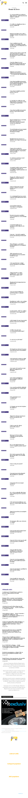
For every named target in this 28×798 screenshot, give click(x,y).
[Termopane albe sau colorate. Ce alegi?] (5, 524)
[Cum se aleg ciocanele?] (5, 466)
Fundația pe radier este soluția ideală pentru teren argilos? (18, 302)
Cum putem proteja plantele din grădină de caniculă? (17, 474)
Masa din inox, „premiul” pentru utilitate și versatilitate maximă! (18, 245)
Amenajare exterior (9, 11)
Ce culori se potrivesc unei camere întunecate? (17, 158)
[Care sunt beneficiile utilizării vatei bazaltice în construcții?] (5, 390)
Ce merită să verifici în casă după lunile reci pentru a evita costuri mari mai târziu (18, 102)
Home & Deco (4, 58)
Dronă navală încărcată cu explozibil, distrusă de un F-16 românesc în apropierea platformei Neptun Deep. (12, 631)
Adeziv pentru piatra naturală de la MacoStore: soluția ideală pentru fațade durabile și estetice (18, 54)
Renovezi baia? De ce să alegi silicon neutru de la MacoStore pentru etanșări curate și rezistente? (18, 121)
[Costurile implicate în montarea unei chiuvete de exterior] (5, 227)
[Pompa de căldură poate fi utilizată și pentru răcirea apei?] (5, 179)
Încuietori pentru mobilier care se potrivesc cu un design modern (18, 216)
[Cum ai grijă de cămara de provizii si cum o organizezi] (5, 581)
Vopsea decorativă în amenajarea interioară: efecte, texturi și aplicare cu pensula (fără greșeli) (18, 150)
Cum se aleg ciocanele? (16, 463)
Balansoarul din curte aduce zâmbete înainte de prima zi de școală (18, 35)
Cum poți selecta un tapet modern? (17, 483)
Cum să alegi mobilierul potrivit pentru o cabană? (17, 292)
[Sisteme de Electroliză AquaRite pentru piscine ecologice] (5, 438)
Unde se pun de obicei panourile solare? (16, 426)
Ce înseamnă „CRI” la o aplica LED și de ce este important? (18, 311)
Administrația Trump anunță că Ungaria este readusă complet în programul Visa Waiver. (13, 780)
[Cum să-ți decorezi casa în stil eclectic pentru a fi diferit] (5, 543)
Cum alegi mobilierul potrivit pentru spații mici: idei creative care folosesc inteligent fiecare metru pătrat (18, 83)
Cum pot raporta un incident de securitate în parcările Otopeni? (13, 786)
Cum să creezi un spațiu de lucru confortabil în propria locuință (17, 560)
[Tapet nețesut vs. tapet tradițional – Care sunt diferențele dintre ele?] (5, 275)
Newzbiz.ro (21, 793)
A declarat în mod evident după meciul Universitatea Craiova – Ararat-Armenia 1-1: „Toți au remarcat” (13, 607)
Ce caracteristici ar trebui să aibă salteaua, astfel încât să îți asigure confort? (18, 16)
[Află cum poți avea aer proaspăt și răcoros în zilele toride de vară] (5, 256)
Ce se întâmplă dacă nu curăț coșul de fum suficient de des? (18, 197)
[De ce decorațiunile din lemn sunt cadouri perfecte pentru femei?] (5, 495)
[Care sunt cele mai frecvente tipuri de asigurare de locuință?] (5, 371)
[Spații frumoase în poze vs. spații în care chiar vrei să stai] (5, 141)
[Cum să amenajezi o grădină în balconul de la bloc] (5, 571)
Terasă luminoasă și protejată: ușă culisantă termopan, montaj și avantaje (18, 130)
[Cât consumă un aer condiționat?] (5, 399)
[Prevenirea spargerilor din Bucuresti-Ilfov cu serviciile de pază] (5, 457)
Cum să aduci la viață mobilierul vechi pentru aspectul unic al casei (16, 551)
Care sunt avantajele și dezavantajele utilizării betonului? (16, 379)
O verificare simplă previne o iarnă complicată (18, 25)
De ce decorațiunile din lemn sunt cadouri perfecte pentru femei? (18, 493)
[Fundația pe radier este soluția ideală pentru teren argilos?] (5, 304)
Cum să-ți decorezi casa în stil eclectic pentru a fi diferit (18, 541)
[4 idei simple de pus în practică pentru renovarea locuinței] (5, 323)
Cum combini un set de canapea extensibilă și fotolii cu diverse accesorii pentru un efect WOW (18, 45)
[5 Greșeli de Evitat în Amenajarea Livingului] (5, 208)
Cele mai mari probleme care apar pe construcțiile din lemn (18, 502)
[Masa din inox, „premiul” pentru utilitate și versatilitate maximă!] (5, 246)
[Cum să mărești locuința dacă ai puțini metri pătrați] (5, 533)
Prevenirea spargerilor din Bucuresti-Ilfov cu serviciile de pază (17, 455)
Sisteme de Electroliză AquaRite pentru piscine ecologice (16, 436)
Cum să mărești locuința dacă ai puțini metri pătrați (18, 531)
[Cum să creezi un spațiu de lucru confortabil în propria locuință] (5, 562)
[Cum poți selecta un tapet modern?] (5, 485)
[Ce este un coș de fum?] (5, 342)
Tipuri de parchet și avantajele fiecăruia (18, 512)
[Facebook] (2, 750)
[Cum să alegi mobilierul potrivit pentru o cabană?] (5, 294)
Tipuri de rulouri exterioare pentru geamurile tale (17, 416)
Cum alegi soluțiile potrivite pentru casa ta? (17, 91)
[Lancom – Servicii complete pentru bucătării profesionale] (5, 237)
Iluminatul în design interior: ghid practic (18, 283)
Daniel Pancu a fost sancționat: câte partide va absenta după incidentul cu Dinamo (13, 659)
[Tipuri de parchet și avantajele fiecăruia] (5, 514)
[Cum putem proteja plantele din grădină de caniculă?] (5, 476)
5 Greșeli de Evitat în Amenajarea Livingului (16, 206)
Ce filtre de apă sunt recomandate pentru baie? (17, 330)
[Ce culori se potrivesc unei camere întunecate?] (5, 160)
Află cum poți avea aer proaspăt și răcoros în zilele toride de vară (17, 254)
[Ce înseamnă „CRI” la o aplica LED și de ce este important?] (5, 313)
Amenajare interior (18, 11)
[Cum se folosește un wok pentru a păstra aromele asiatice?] (5, 189)
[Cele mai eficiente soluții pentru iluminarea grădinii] (5, 265)
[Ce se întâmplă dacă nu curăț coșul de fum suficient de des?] (5, 199)
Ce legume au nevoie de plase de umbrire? (18, 407)
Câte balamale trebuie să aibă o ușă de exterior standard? (18, 359)
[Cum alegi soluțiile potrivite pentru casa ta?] (5, 93)
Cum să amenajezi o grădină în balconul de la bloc (18, 569)
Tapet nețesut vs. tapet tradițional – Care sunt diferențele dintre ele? (16, 274)
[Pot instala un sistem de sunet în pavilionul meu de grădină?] (5, 352)
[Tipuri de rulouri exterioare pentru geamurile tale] (5, 418)
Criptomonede (22, 731)
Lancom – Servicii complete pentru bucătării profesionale (18, 235)
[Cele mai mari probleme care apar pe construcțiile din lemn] (5, 504)
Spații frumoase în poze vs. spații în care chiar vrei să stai (18, 139)
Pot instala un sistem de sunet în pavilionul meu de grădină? (18, 349)
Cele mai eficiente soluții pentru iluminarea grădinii (17, 263)
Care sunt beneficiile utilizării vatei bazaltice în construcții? (18, 388)
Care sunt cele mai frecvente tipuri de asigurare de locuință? (18, 369)
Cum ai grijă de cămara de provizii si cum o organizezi (17, 579)
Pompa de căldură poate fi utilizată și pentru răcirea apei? (17, 178)
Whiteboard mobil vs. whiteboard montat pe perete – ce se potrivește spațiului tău (18, 73)
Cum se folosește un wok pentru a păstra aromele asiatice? (17, 188)
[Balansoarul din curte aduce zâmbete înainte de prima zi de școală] (5, 36)
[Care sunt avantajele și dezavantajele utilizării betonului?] (5, 380)
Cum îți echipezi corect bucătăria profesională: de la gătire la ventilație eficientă (18, 63)
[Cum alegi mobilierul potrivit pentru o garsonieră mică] (5, 113)
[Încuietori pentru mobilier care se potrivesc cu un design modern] (5, 218)
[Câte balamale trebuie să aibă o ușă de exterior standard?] (5, 361)
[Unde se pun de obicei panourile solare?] (5, 428)
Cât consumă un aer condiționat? (15, 397)
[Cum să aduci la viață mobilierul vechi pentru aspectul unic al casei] (5, 552)
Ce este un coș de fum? (16, 339)
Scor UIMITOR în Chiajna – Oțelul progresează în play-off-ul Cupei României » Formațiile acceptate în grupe (13, 646)
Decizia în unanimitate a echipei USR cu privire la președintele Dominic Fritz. (12, 653)
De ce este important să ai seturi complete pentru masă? (18, 445)
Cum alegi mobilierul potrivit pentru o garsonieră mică (18, 111)
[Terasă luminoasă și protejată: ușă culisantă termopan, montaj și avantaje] (5, 132)
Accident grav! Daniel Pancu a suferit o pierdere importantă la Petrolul (12, 593)
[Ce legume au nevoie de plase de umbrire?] (5, 409)
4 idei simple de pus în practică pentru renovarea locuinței (18, 321)
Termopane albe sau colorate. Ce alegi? (18, 522)
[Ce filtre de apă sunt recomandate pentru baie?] (5, 332)
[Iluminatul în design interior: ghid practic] (5, 285)
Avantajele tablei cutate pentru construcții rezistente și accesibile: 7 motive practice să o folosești (18, 169)
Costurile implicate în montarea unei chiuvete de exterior (17, 226)
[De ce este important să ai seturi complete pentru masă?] (5, 447)
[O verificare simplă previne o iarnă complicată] (5, 27)
